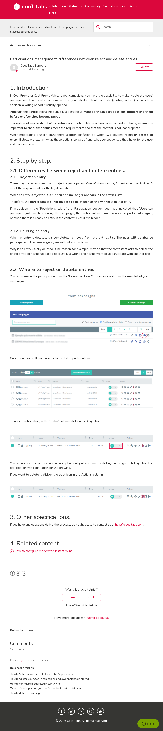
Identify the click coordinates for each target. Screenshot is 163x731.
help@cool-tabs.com (129, 525)
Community (93, 6)
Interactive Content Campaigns (56, 27)
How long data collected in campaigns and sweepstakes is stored (49, 679)
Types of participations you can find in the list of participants (46, 688)
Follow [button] (144, 67)
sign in (22, 660)
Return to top (19, 630)
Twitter (18, 573)
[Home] (30, 6)
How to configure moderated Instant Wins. (43, 551)
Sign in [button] (133, 6)
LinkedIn (23, 573)
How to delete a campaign (25, 693)
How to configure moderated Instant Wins (35, 684)
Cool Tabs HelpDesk (22, 27)
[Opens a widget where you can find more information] (148, 724)
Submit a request (115, 6)
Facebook (12, 573)
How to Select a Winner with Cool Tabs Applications (41, 674)
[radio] (71, 597)
